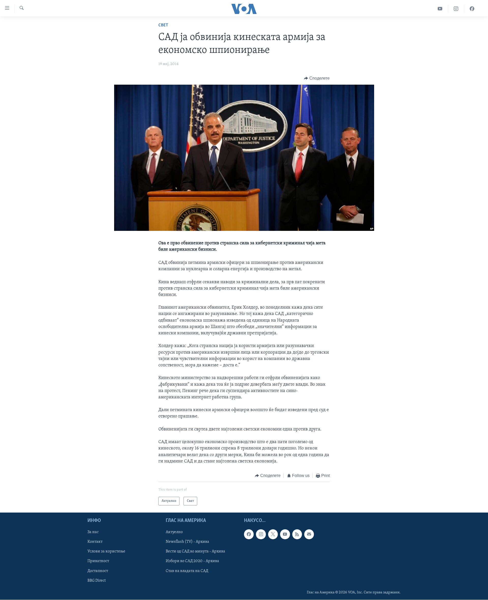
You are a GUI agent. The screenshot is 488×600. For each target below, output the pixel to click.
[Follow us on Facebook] (249, 534)
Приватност (98, 561)
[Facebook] (472, 9)
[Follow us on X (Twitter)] (273, 534)
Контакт (94, 542)
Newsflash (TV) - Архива (187, 542)
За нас (93, 532)
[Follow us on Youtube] (285, 534)
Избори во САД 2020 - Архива (192, 561)
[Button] (317, 78)
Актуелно (174, 532)
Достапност (97, 571)
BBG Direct (96, 581)
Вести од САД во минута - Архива (195, 552)
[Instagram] (456, 9)
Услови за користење (106, 552)
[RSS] (297, 534)
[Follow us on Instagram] (261, 534)
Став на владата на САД (187, 571)
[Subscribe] (309, 534)
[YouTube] (440, 9)
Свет (163, 25)
